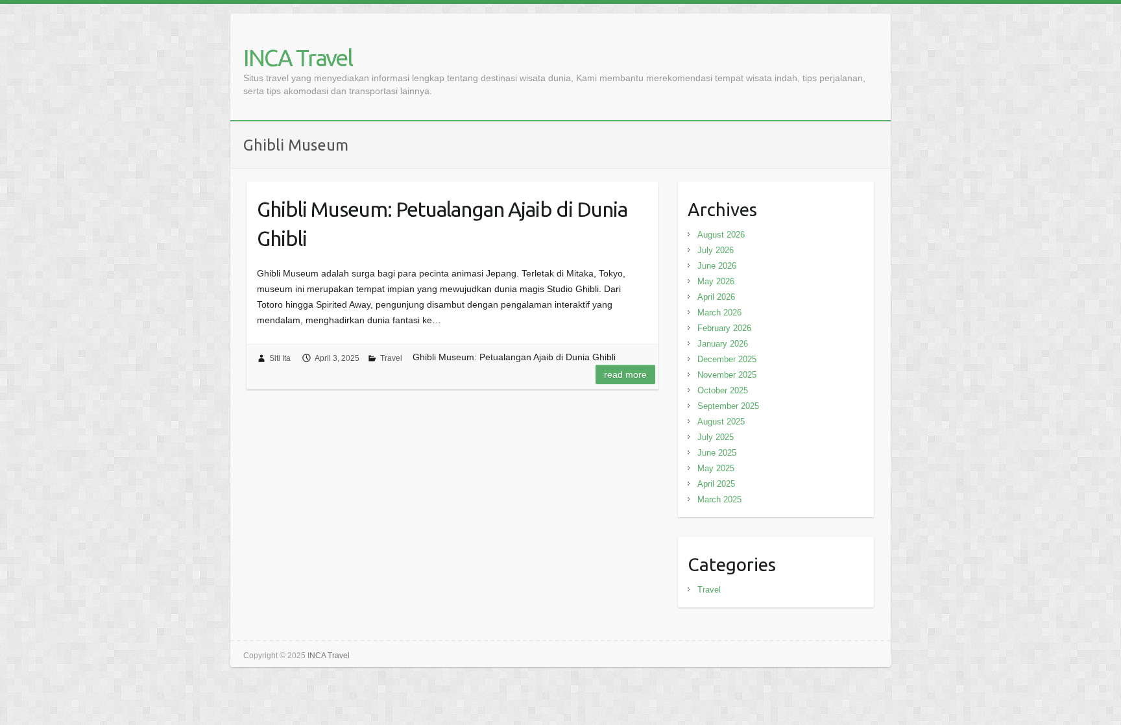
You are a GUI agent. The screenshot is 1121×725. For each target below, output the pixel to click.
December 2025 (726, 359)
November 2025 (726, 375)
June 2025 (716, 453)
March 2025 (719, 499)
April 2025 (716, 484)
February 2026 (724, 328)
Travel (391, 358)
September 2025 (728, 406)
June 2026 (716, 266)
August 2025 (721, 421)
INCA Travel (297, 57)
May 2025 (715, 468)
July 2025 (715, 437)
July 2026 (715, 250)
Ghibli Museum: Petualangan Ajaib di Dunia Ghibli (442, 223)
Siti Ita (280, 358)
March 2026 (719, 312)
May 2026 (715, 281)
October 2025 (722, 390)
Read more (625, 374)
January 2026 (722, 344)
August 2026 (721, 235)
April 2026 (716, 297)
